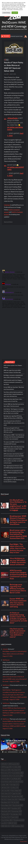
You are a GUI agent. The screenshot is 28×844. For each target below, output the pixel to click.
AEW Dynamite (14, 764)
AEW (4, 764)
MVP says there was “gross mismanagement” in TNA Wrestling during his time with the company (14, 479)
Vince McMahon (6, 820)
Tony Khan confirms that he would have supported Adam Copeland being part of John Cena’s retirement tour (13, 394)
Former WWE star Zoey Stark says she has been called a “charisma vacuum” (14, 405)
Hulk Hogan (14, 784)
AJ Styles (16, 766)
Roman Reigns (6, 805)
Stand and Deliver (8, 222)
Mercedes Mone (17, 796)
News (7, 59)
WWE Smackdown (17, 826)
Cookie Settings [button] (6, 12)
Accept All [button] (15, 12)
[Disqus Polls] (14, 247)
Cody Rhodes (15, 778)
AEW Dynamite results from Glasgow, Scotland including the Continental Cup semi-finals (13, 382)
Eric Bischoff (17, 781)
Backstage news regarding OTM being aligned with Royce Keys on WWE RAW (13, 417)
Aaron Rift (6, 74)
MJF (3, 799)
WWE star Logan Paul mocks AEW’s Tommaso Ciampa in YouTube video (12, 371)
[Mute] (22, 752)
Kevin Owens (6, 793)
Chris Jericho (17, 775)
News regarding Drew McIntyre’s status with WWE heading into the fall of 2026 (13, 466)
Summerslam (16, 811)
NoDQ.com (6, 660)
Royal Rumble (17, 805)
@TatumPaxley (13, 118)
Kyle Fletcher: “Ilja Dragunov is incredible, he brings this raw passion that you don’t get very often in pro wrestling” (14, 411)
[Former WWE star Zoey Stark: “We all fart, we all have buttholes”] (19, 36)
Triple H (14, 817)
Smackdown (16, 808)
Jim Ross (14, 787)
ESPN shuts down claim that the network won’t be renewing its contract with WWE (14, 454)
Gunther (4, 784)
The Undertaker (15, 814)
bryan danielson (17, 772)
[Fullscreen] (25, 752)
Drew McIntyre (6, 781)
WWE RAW (5, 826)
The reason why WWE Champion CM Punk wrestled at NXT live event (14, 443)
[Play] (3, 752)
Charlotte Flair (6, 775)
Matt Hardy (5, 796)
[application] (14, 746)
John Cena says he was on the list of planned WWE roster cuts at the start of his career (14, 423)
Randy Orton (12, 799)
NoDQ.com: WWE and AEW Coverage (14, 24)
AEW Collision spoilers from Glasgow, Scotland (13, 366)
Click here (7, 205)
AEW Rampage (6, 766)
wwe (3, 823)
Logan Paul (16, 793)
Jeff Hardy (5, 787)
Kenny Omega (16, 790)
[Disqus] (14, 288)
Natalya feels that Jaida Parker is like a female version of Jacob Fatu (13, 400)
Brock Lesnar (5, 772)
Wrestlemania (19, 820)
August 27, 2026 (7, 656)
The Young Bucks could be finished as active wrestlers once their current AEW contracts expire (13, 460)
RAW (21, 799)
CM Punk (5, 778)
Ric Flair (15, 802)
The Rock (5, 814)
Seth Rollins (5, 808)
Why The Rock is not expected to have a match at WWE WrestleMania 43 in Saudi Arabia (13, 472)
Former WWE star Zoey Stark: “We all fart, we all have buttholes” (14, 388)
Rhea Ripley (5, 802)
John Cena (5, 790)
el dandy (5, 649)
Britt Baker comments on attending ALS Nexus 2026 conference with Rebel (13, 376)
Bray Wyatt (16, 769)
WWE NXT (12, 823)
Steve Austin (5, 811)
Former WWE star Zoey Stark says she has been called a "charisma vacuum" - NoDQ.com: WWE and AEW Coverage (14, 710)
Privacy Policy (23, 841)
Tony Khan (5, 817)
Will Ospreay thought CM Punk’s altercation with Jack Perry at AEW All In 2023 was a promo (13, 430)
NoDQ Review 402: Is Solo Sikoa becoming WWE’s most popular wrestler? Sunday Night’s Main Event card (14, 449)
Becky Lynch (5, 769)
